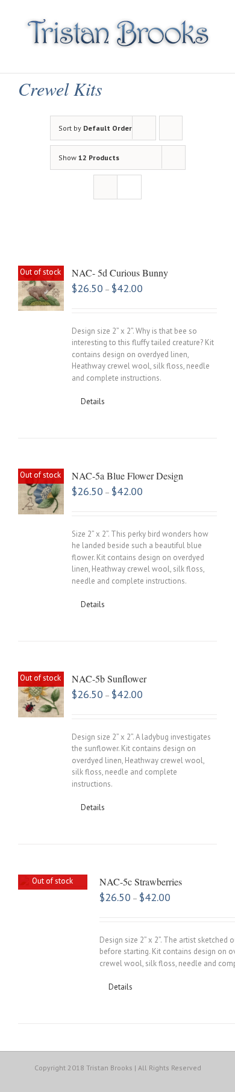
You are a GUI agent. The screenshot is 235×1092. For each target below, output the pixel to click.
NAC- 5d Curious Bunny (120, 272)
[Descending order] (171, 128)
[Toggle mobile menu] (212, 54)
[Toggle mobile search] (190, 54)
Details (93, 401)
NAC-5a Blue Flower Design (127, 475)
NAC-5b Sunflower (109, 678)
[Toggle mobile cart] (169, 54)
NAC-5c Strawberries (140, 881)
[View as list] (129, 187)
